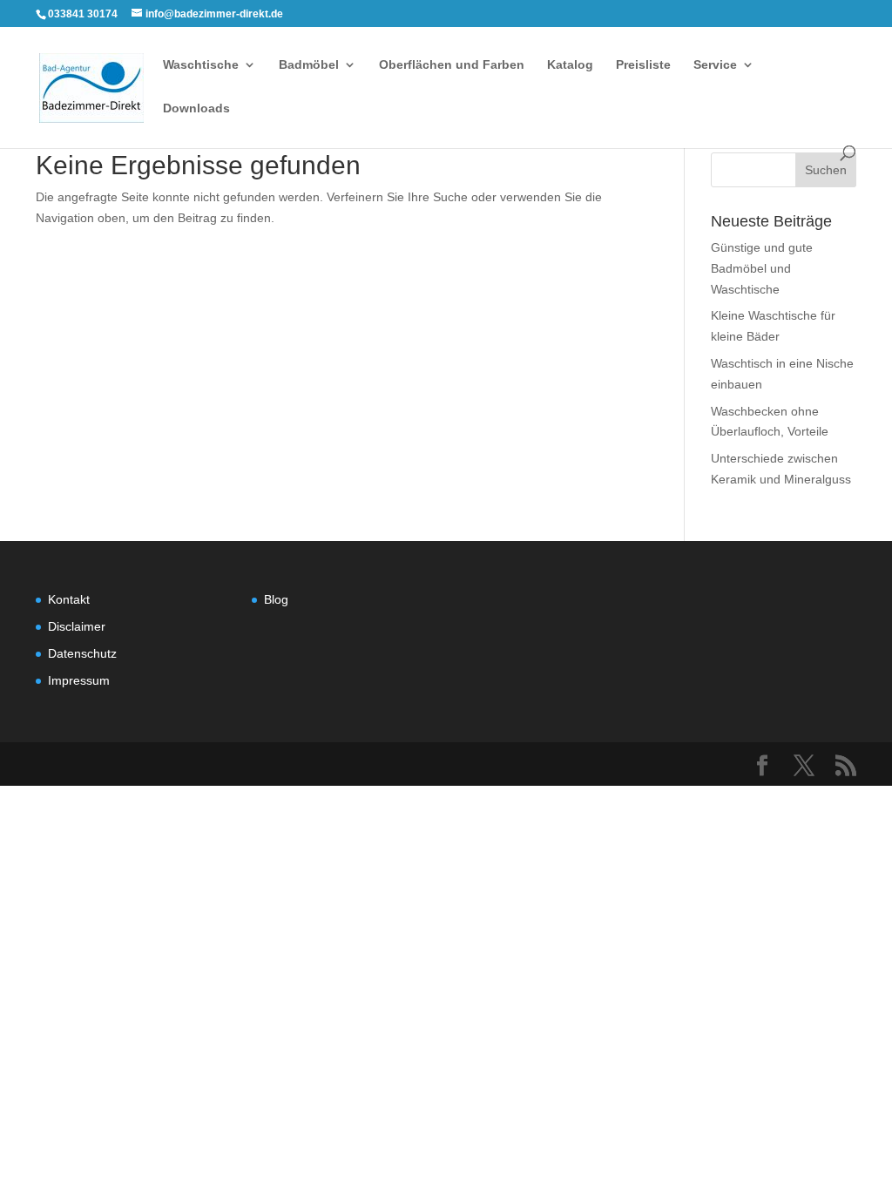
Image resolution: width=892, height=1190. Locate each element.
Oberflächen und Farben (451, 64)
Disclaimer (76, 626)
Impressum (79, 680)
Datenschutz (82, 653)
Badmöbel (309, 64)
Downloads (196, 108)
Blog (276, 599)
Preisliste (643, 64)
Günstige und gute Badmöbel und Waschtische (762, 268)
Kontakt (69, 599)
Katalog (570, 64)
